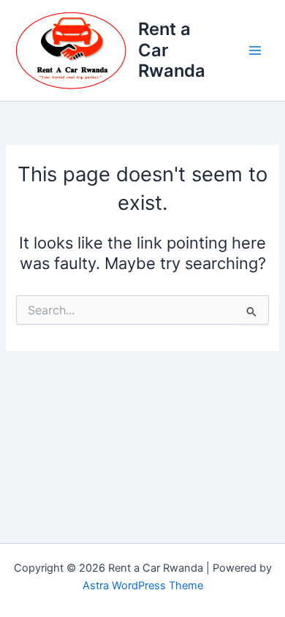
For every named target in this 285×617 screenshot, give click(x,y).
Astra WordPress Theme (143, 585)
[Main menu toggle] (255, 50)
